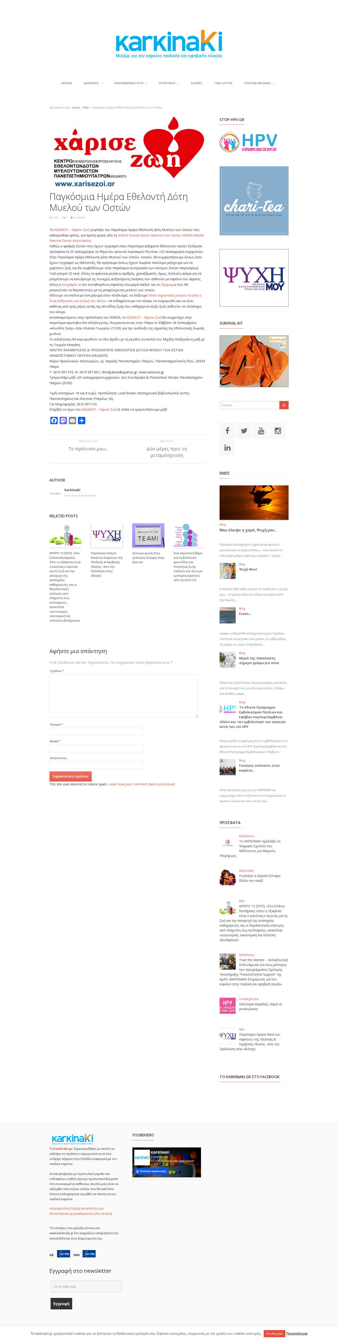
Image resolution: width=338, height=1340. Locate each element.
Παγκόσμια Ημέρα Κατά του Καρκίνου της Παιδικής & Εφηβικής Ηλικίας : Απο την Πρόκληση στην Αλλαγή (107, 564)
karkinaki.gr (63, 1149)
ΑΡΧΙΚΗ (66, 83)
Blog (223, 525)
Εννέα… (245, 613)
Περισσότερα (296, 1333)
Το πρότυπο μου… (88, 449)
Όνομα (56, 724)
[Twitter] (244, 430)
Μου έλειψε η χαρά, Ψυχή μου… (249, 530)
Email (55, 741)
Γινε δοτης (223, 83)
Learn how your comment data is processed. (142, 784)
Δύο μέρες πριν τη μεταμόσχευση (166, 452)
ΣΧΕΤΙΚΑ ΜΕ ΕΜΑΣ (257, 83)
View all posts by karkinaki (82, 495)
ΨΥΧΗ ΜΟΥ (167, 83)
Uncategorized (248, 999)
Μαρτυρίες (246, 871)
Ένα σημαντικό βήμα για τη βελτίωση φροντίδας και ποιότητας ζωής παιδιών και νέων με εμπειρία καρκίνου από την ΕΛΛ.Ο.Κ (188, 566)
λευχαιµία (69, 284)
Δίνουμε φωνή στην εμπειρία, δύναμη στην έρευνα (148, 557)
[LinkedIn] (227, 447)
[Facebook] (227, 430)
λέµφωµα (168, 284)
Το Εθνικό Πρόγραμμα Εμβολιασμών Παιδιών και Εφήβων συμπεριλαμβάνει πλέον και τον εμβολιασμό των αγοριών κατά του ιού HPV (253, 717)
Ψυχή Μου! (248, 569)
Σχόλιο (57, 671)
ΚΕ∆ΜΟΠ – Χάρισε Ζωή (72, 230)
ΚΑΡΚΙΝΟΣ (91, 83)
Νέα (86, 108)
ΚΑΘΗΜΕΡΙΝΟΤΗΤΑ (128, 83)
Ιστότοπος (58, 758)
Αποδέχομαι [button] (274, 1333)
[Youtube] (261, 430)
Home (76, 108)
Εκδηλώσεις (246, 836)
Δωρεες (197, 83)
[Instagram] (278, 430)
